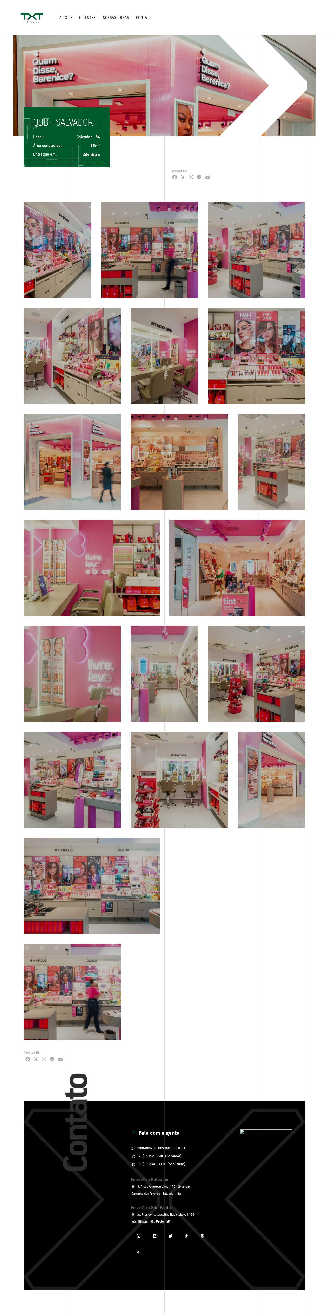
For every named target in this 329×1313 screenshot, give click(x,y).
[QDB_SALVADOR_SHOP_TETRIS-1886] (256, 674)
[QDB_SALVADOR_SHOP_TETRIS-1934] (72, 674)
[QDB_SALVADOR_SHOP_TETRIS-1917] (237, 568)
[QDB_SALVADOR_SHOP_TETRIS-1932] (92, 568)
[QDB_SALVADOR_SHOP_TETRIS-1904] (237, 886)
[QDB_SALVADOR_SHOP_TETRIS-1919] (256, 992)
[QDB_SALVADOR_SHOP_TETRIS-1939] (164, 674)
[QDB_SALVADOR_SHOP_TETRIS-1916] (179, 462)
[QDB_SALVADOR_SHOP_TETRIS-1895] (256, 356)
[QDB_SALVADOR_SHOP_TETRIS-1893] (179, 780)
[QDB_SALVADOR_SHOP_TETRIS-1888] (92, 886)
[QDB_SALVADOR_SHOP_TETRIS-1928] (72, 780)
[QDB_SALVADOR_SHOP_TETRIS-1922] (164, 992)
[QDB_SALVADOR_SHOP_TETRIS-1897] (57, 250)
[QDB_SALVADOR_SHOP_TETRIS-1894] (72, 356)
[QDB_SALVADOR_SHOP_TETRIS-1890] (72, 992)
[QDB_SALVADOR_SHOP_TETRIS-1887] (256, 250)
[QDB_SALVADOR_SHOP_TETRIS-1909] (72, 462)
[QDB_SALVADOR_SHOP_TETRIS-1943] (271, 462)
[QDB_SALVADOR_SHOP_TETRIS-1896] (164, 356)
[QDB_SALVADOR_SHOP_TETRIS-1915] (271, 780)
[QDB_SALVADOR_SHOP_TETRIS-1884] (149, 250)
